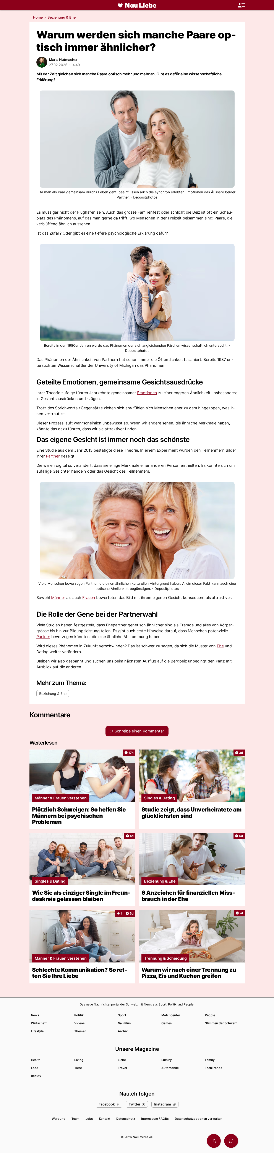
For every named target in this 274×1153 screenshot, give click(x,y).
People (210, 1015)
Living (78, 1060)
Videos (79, 1023)
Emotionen (147, 393)
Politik (79, 1015)
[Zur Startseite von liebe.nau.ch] (137, 5)
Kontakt (104, 1118)
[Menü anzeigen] (241, 5)
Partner (53, 456)
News (35, 1015)
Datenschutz (125, 1118)
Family (210, 1060)
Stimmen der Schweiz (221, 1023)
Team (75, 1118)
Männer (58, 597)
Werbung (58, 1118)
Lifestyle (37, 1031)
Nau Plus (124, 1023)
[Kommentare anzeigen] (231, 1141)
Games (166, 1023)
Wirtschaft (39, 1023)
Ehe (220, 646)
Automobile (170, 1068)
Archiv (123, 1031)
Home (38, 17)
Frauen (88, 597)
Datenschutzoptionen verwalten (198, 1118)
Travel (122, 1068)
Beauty (36, 1076)
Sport (122, 1015)
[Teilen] (214, 1141)
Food (34, 1068)
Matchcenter (170, 1015)
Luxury (166, 1060)
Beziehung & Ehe (61, 17)
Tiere (78, 1068)
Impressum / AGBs (155, 1118)
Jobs (89, 1118)
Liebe (122, 1060)
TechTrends (213, 1068)
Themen (80, 1031)
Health (36, 1060)
